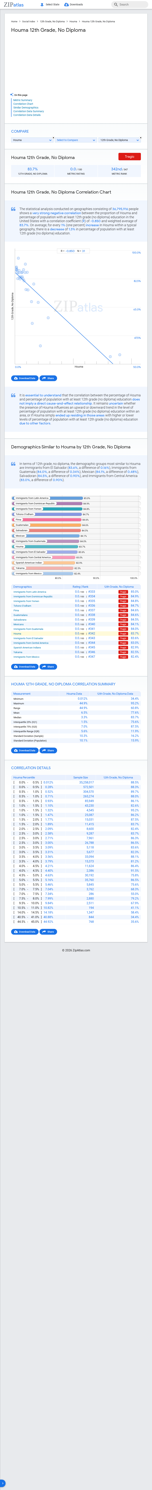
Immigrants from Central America (31, 643)
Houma (73, 21)
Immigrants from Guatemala (28, 629)
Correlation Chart (23, 103)
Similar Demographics (25, 107)
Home (14, 21)
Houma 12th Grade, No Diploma (98, 21)
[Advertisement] (43, 63)
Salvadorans (20, 619)
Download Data (27, 378)
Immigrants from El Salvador (28, 638)
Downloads (76, 4)
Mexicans (19, 624)
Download (133, 245)
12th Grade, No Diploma (52, 21)
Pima (16, 610)
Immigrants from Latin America (30, 591)
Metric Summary (22, 100)
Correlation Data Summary (28, 111)
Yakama (18, 652)
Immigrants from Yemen (26, 601)
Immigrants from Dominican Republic (33, 596)
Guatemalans (21, 615)
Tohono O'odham (22, 605)
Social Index (28, 21)
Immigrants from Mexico (26, 656)
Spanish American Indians (27, 647)
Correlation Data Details (27, 114)
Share (50, 378)
